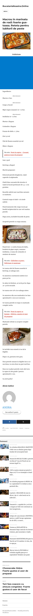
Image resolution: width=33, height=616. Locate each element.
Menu (5, 11)
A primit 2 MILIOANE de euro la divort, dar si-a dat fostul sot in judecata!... (20, 495)
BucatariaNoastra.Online (16, 6)
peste (4, 430)
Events (5, 605)
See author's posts (11, 412)
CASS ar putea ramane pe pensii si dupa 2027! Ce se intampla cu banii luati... (21, 472)
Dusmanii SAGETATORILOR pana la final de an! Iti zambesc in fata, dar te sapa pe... (21, 541)
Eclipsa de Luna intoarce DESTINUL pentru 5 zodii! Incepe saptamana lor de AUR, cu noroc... (21, 518)
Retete (21, 428)
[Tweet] (23, 422)
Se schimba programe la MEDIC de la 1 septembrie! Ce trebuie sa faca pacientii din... (21, 484)
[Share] (9, 422)
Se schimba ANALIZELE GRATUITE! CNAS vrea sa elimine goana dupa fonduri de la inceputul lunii (21, 449)
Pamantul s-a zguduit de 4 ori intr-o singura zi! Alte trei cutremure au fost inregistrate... (21, 507)
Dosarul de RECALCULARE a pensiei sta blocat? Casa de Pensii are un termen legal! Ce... (21, 461)
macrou (27, 428)
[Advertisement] (16, 72)
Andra (7, 407)
